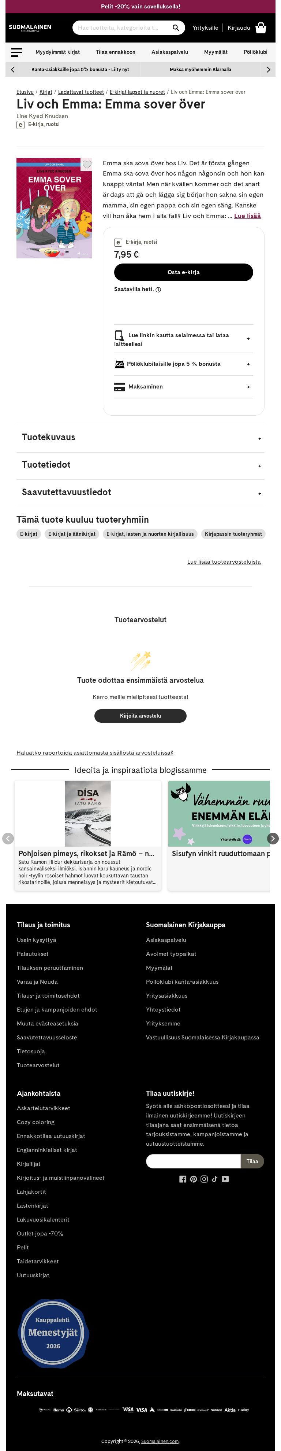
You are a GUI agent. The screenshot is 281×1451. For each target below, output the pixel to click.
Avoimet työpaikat (171, 953)
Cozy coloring (36, 1122)
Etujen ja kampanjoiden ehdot (57, 1009)
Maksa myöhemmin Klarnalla (200, 69)
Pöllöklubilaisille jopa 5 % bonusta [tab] (174, 364)
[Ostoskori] (260, 27)
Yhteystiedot (163, 1009)
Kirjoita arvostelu (140, 716)
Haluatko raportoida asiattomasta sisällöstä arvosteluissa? (94, 752)
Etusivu (25, 92)
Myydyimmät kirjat (57, 52)
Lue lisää (247, 216)
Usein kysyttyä (36, 939)
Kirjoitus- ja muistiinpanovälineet (61, 1177)
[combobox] (128, 28)
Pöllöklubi (255, 52)
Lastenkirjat (32, 1205)
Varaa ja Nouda (37, 981)
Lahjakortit (31, 1191)
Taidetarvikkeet (38, 1261)
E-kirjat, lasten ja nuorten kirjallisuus (150, 534)
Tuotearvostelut (38, 1065)
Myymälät (216, 52)
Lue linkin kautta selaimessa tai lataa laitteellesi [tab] (171, 340)
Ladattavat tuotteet (81, 92)
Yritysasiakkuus (166, 995)
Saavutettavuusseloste (47, 1037)
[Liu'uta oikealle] (268, 69)
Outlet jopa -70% (40, 1233)
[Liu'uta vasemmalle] (12, 69)
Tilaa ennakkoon (115, 52)
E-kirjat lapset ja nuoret (137, 92)
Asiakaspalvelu (169, 52)
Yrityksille (205, 27)
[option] (80, 69)
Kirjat (46, 92)
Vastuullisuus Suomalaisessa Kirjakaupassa (202, 1037)
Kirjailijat (29, 1163)
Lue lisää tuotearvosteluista (224, 561)
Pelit (23, 1247)
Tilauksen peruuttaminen (50, 967)
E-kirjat (28, 534)
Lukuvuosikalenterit (43, 1219)
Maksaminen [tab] (145, 386)
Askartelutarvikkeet (43, 1108)
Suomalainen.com (160, 1441)
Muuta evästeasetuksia (47, 1023)
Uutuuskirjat (33, 1275)
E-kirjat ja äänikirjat (71, 534)
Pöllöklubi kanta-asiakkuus (182, 981)
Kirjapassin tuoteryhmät (233, 534)
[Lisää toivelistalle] (87, 164)
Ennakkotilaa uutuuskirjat (51, 1136)
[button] (16, 52)
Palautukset (33, 953)
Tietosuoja (31, 1051)
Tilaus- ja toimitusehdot (48, 995)
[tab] (140, 438)
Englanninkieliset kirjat (47, 1149)
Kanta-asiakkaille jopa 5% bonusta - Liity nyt (80, 69)
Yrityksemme (163, 1023)
